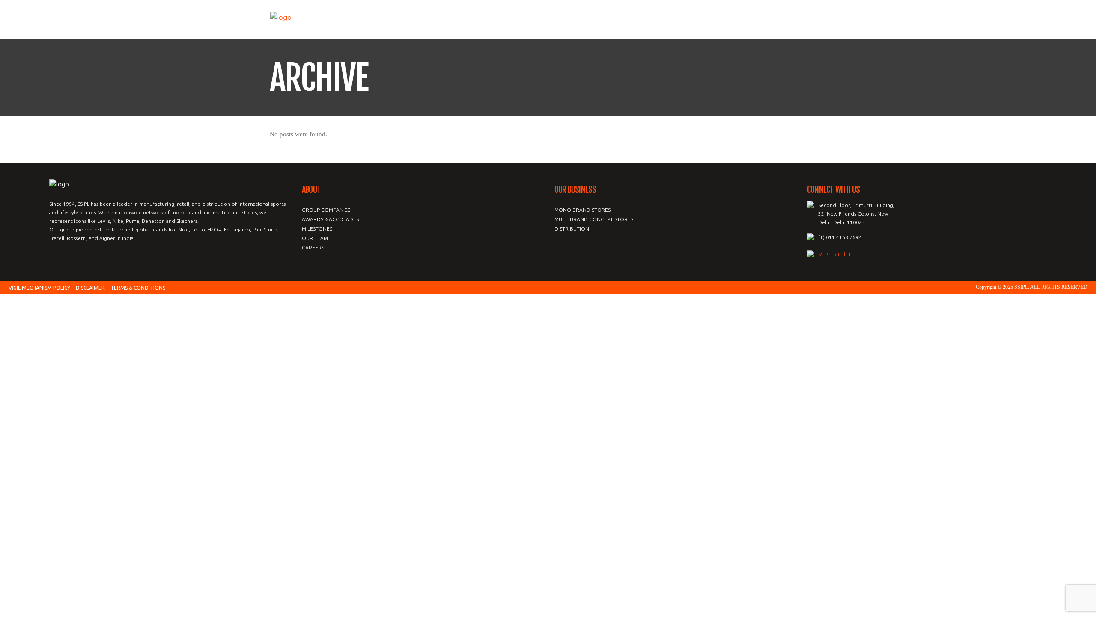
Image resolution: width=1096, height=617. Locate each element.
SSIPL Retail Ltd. (837, 254)
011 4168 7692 (843, 237)
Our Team (315, 238)
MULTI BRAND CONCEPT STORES (593, 219)
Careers (313, 247)
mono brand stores (582, 210)
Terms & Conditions (137, 288)
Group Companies (326, 210)
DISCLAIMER (90, 288)
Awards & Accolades (330, 219)
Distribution (571, 228)
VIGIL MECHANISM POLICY (39, 288)
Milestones (317, 228)
